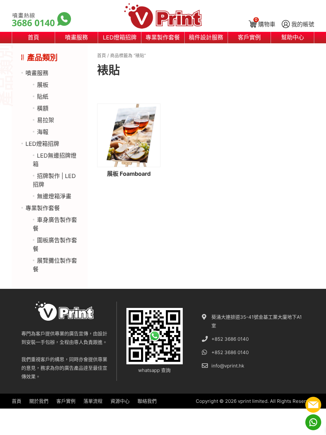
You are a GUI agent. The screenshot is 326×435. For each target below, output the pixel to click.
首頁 (33, 37)
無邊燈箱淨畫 (54, 196)
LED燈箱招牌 (120, 37)
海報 (42, 132)
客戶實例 (249, 37)
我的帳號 (302, 24)
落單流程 (93, 401)
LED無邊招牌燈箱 (54, 160)
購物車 (266, 24)
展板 (42, 85)
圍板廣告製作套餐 (55, 244)
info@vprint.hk (227, 366)
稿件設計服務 (206, 37)
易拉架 (45, 120)
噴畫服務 (76, 37)
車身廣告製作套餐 (55, 224)
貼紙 (42, 96)
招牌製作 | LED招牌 (54, 180)
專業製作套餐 (162, 37)
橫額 (42, 108)
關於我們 (38, 401)
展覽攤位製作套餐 (55, 265)
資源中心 (120, 401)
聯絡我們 (147, 401)
